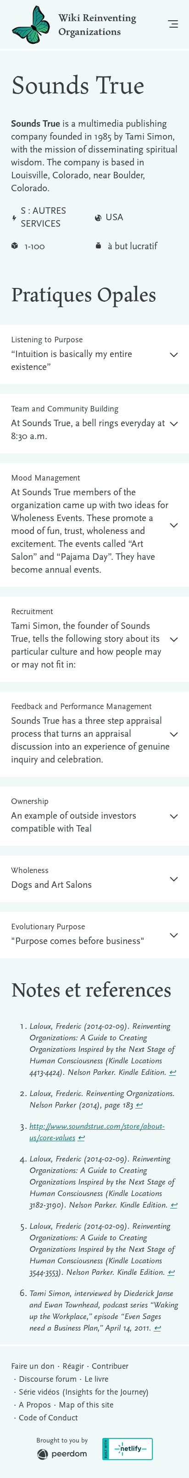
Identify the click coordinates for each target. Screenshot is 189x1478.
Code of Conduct (48, 1418)
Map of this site (86, 1406)
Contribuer (110, 1367)
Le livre (96, 1380)
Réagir (73, 1367)
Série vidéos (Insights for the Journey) (84, 1393)
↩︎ (172, 1073)
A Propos (35, 1406)
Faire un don (33, 1367)
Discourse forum (48, 1380)
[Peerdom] (62, 1456)
